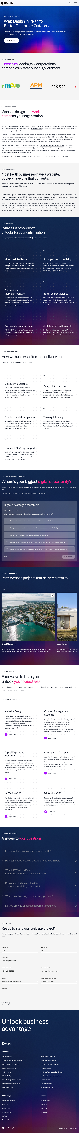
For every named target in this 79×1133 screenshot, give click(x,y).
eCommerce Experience (9, 1068)
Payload (44, 148)
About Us (44, 1108)
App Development (46, 1084)
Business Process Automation (51, 1076)
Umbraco (51, 148)
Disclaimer (73, 1128)
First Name (5, 947)
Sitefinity (4, 1116)
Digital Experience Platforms (11, 1064)
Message (4, 988)
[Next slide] (76, 590)
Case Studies (45, 1101)
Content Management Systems (12, 1060)
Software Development (48, 1060)
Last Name (44, 947)
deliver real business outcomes (63, 126)
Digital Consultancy (47, 1087)
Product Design (46, 1068)
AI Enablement (45, 1080)
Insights (44, 1104)
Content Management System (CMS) (52, 145)
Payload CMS (6, 1108)
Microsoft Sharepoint (9, 1120)
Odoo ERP (5, 1104)
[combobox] (15, 700)
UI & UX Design (6, 1076)
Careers (44, 1112)
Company (4, 957)
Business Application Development (52, 1072)
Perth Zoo (64, 137)
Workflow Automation (48, 1057)
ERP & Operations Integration (50, 1064)
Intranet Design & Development (12, 1080)
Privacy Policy (62, 1128)
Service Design (6, 1072)
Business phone (6, 968)
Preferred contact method (48, 978)
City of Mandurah (53, 137)
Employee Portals (7, 1087)
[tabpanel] (39, 762)
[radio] (39, 521)
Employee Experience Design (11, 1084)
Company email (45, 968)
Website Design (7, 1057)
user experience (36, 128)
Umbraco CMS (6, 1112)
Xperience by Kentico (64, 148)
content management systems (12, 197)
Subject (4, 978)
